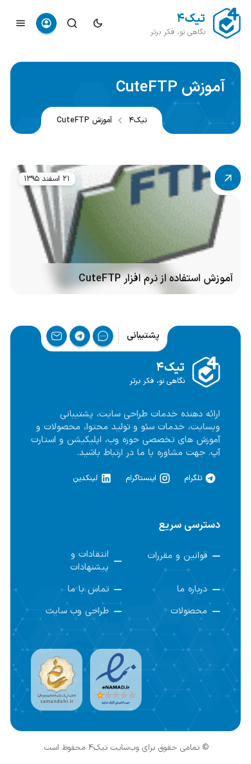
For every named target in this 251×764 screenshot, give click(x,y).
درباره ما (192, 589)
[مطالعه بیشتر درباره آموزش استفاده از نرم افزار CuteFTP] (125, 229)
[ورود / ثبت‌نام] (46, 23)
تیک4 (138, 120)
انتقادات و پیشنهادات (89, 561)
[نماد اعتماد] (116, 680)
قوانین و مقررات (177, 556)
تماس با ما (88, 589)
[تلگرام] (80, 336)
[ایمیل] (56, 336)
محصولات (189, 611)
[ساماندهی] (56, 680)
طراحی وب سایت (77, 611)
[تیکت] (103, 336)
